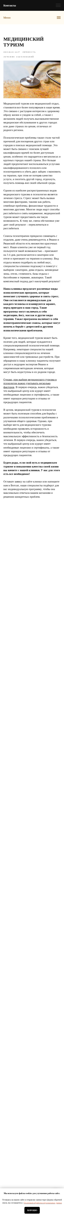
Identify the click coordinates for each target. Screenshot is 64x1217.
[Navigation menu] (58, 5)
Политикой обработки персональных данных (43, 1202)
